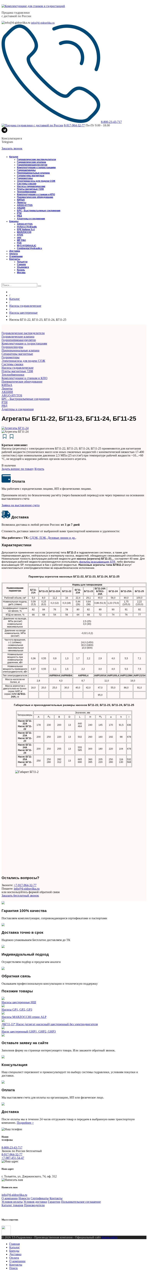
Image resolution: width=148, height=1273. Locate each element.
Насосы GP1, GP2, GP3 (17, 1009)
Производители (34, 1205)
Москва (21, 272)
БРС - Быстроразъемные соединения (38, 210)
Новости (24, 1198)
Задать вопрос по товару (18, 468)
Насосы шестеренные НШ (19, 1002)
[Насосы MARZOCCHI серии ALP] (3, 1013)
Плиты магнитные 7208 (30, 189)
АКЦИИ (21, 208)
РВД (19, 216)
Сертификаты (40, 1198)
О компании (16, 256)
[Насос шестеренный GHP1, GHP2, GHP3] (3, 1028)
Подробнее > (25, 1122)
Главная (14, 1243)
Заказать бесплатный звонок (20, 895)
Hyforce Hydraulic (27, 226)
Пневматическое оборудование (35, 197)
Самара (21, 264)
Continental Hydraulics (29, 248)
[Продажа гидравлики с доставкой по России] (32, 125)
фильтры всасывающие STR (97, 561)
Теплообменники (26, 191)
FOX (19, 243)
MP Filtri (21, 240)
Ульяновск (23, 267)
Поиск (13, 1268)
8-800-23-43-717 (111, 121)
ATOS (20, 235)
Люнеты (21, 202)
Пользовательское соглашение (81, 1201)
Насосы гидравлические (31, 186)
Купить (39, 468)
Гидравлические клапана (31, 162)
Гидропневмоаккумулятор (32, 165)
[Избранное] (5, 281)
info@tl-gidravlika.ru (43, 22)
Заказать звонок (12, 148)
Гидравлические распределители (36, 159)
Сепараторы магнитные (30, 175)
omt (19, 237)
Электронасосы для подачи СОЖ (36, 181)
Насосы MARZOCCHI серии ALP (24, 1017)
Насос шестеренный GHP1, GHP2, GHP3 (29, 1031)
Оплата (13, 253)
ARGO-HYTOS (25, 205)
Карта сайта (109, 1237)
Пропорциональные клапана (33, 173)
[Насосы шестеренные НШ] (3, 998)
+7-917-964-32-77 (25, 885)
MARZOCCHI (24, 232)
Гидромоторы (25, 178)
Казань (21, 270)
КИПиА (21, 200)
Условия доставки (35, 1201)
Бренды (13, 221)
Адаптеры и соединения (31, 218)
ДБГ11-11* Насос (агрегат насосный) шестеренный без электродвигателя (50, 1024)
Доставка (14, 251)
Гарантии (54, 1201)
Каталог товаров (12, 1205)
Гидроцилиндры (26, 170)
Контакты (14, 259)
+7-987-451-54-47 (13, 1158)
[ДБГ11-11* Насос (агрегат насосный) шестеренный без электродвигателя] (3, 1020)
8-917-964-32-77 (74, 125)
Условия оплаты (12, 1201)
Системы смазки (26, 183)
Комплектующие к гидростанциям (36, 167)
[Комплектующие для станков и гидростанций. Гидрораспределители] (33, 6)
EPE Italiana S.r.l (26, 229)
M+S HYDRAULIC (26, 245)
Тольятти (22, 261)
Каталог (13, 156)
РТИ (19, 213)
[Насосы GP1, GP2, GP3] (3, 1006)
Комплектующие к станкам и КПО (36, 194)
